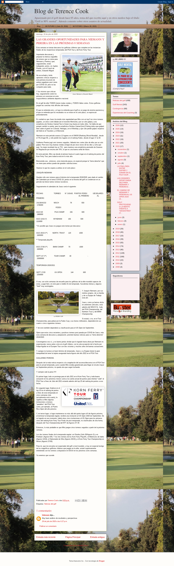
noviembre (122, 149)
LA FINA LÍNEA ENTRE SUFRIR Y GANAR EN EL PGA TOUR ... (124, 170)
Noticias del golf (50, 504)
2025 (118, 129)
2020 (118, 146)
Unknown (45, 515)
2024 (118, 132)
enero (120, 224)
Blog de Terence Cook (61, 11)
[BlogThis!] (78, 500)
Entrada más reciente (46, 537)
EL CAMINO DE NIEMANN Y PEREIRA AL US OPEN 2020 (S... (124, 194)
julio (119, 163)
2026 (118, 125)
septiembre (122, 156)
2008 (118, 267)
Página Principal (72, 537)
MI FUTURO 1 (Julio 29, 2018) (56, 26)
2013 (118, 250)
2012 (118, 253)
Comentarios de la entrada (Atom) (75, 545)
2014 (118, 246)
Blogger (101, 561)
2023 (118, 136)
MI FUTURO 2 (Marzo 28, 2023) (84, 26)
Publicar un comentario (47, 526)
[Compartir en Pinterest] (86, 500)
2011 (118, 257)
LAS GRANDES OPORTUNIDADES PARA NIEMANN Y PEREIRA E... (124, 182)
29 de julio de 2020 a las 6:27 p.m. (54, 521)
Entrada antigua (97, 537)
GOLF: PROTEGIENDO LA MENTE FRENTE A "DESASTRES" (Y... (124, 207)
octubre (121, 153)
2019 (118, 229)
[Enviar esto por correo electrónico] (76, 500)
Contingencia (118, 109)
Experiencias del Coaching (123, 113)
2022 (118, 139)
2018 (118, 232)
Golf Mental (117, 104)
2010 (118, 260)
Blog (38, 26)
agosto (121, 160)
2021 (118, 143)
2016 (118, 239)
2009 (118, 263)
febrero (121, 221)
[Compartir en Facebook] (83, 500)
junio (120, 217)
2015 (118, 243)
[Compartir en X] (81, 500)
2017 (118, 236)
